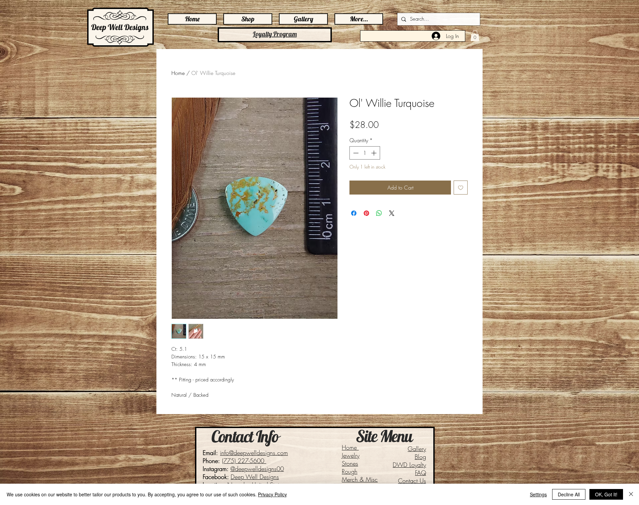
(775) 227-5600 (244, 461)
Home (178, 73)
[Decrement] (355, 153)
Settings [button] (538, 494)
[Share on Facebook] (354, 213)
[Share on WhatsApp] (379, 213)
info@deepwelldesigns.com (254, 453)
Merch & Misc (360, 479)
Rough (349, 471)
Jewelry (350, 455)
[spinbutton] (365, 153)
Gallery (417, 449)
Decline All (569, 494)
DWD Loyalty (409, 465)
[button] (475, 35)
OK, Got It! (606, 494)
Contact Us (412, 481)
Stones (350, 463)
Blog (420, 457)
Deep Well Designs (255, 477)
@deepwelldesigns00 (257, 469)
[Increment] (374, 153)
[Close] (631, 494)
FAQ (420, 473)
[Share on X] (392, 213)
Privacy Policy (272, 494)
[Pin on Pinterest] (366, 213)
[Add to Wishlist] (461, 188)
